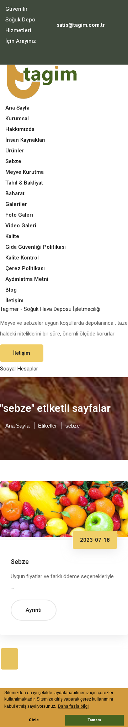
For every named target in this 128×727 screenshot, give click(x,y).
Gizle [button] (34, 720)
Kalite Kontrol (22, 258)
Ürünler (14, 151)
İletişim (14, 300)
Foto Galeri (19, 215)
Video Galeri (20, 225)
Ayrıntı (34, 610)
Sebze (13, 161)
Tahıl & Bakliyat (24, 183)
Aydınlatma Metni (26, 279)
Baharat (15, 193)
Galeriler (16, 204)
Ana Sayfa (17, 108)
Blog (11, 290)
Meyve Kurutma (24, 172)
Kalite (12, 236)
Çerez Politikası (25, 268)
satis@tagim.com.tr (81, 25)
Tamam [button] (94, 720)
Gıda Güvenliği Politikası (35, 247)
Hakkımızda (19, 129)
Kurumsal (17, 118)
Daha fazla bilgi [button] (73, 706)
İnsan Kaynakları (25, 140)
